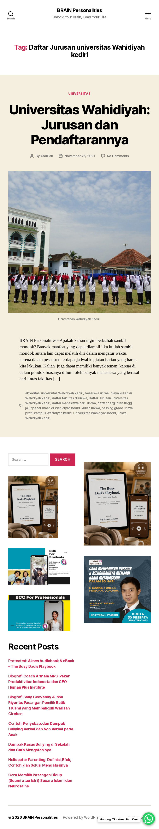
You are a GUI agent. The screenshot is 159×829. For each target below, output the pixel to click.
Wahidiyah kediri (37, 418)
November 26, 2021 (80, 156)
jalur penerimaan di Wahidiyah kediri (52, 408)
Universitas (79, 94)
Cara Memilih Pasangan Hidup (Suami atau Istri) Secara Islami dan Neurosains (40, 780)
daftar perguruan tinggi (115, 403)
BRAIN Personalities (79, 10)
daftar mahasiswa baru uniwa (74, 403)
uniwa (122, 413)
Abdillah (46, 156)
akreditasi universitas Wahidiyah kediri (54, 393)
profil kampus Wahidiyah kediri (48, 413)
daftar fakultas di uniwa (69, 398)
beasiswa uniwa (97, 393)
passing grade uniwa (117, 408)
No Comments (118, 156)
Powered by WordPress (82, 817)
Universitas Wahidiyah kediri (94, 413)
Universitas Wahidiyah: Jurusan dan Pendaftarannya (79, 125)
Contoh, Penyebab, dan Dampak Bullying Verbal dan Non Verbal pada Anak (40, 729)
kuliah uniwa (91, 408)
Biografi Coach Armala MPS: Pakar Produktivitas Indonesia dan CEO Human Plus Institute (39, 681)
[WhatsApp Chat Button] (148, 818)
